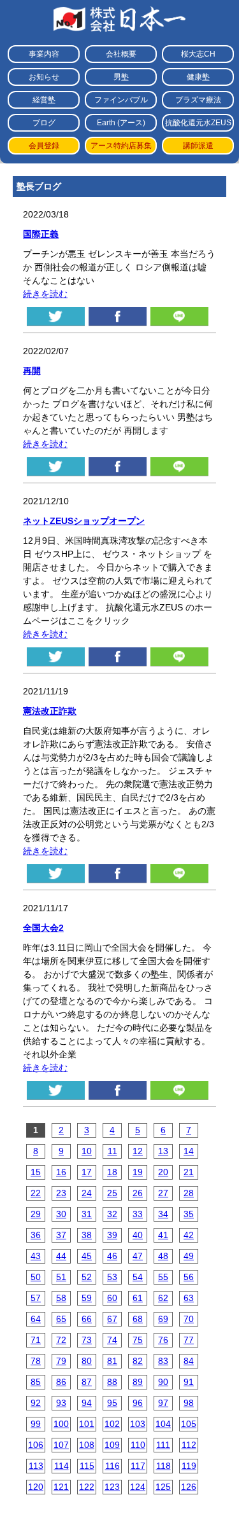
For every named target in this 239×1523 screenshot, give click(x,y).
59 (87, 1298)
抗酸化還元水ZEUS (198, 122)
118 (163, 1466)
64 (36, 1319)
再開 (32, 371)
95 (112, 1403)
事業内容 (44, 54)
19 (138, 1172)
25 (112, 1193)
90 (163, 1382)
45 (87, 1256)
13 (163, 1151)
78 (36, 1361)
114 (61, 1466)
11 (112, 1151)
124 (137, 1487)
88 (112, 1382)
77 (189, 1340)
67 (112, 1319)
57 (36, 1298)
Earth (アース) (121, 122)
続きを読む (45, 294)
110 (138, 1445)
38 (87, 1235)
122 (86, 1487)
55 (163, 1277)
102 (112, 1424)
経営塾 (44, 99)
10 (87, 1151)
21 (189, 1172)
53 (112, 1277)
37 (61, 1235)
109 (112, 1445)
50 (36, 1277)
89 (138, 1382)
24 (87, 1193)
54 (138, 1277)
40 (138, 1235)
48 (163, 1256)
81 (112, 1361)
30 (61, 1214)
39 (112, 1235)
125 (163, 1487)
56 (189, 1277)
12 (138, 1151)
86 (61, 1382)
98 (189, 1403)
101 (86, 1424)
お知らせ (44, 76)
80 (87, 1361)
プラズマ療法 (198, 99)
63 (189, 1298)
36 (36, 1235)
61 (138, 1298)
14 (189, 1151)
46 (112, 1256)
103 (137, 1424)
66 (87, 1319)
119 (189, 1466)
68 (138, 1319)
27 (163, 1193)
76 (163, 1340)
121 (61, 1487)
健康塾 (198, 76)
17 (87, 1172)
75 (138, 1340)
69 (163, 1319)
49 (189, 1256)
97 (163, 1403)
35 (189, 1214)
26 (138, 1193)
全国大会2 (43, 928)
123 (112, 1487)
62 (163, 1298)
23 (61, 1193)
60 (112, 1298)
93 (61, 1403)
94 (87, 1403)
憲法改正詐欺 (49, 711)
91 (189, 1382)
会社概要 (121, 54)
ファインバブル (121, 99)
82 (138, 1361)
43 (36, 1256)
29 (36, 1214)
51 (61, 1277)
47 (138, 1256)
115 (87, 1466)
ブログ (44, 122)
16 (61, 1172)
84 (189, 1361)
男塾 (121, 76)
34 (163, 1214)
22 (36, 1193)
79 (61, 1361)
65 (61, 1319)
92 (36, 1403)
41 (163, 1235)
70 (189, 1319)
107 (61, 1445)
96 (138, 1403)
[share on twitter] (56, 316)
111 (163, 1445)
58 (61, 1298)
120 (35, 1487)
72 (61, 1340)
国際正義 (41, 234)
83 (163, 1361)
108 (86, 1445)
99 (36, 1424)
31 (87, 1214)
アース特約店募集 (121, 145)
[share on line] (179, 316)
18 (112, 1172)
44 (61, 1256)
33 (138, 1214)
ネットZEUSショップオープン (84, 521)
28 (189, 1193)
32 (112, 1214)
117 (138, 1466)
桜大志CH (198, 54)
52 (87, 1277)
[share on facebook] (118, 316)
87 (87, 1382)
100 (61, 1424)
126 (188, 1487)
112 (189, 1445)
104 (163, 1424)
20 (163, 1172)
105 (188, 1424)
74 (112, 1340)
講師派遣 (198, 145)
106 (35, 1445)
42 (189, 1235)
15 (36, 1172)
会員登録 (44, 145)
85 (36, 1382)
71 (36, 1340)
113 (36, 1466)
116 (112, 1466)
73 (87, 1340)
